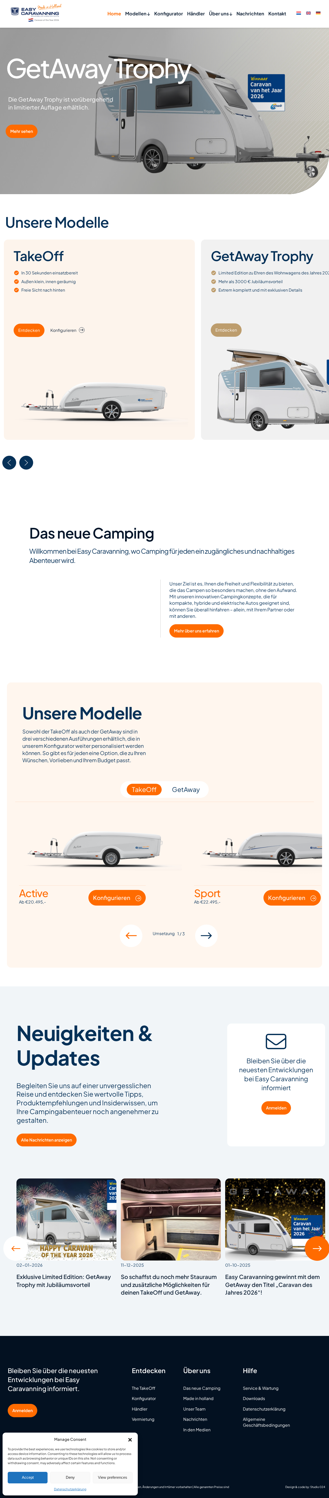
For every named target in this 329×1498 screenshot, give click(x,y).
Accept (28, 1477)
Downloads (254, 1398)
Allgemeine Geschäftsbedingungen (266, 1421)
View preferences (112, 1477)
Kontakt (277, 13)
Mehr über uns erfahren (196, 630)
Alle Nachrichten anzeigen (46, 1140)
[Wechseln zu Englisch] (308, 12)
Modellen (136, 13)
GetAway (186, 789)
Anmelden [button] (22, 1410)
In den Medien (197, 1429)
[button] (130, 1439)
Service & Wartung (261, 1388)
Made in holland (198, 1398)
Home (114, 13)
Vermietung (143, 1419)
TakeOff (144, 789)
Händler (196, 13)
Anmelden (276, 1107)
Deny (70, 1477)
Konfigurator (168, 13)
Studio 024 (317, 1487)
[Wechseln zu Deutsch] (318, 12)
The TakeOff (143, 1388)
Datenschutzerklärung (70, 1489)
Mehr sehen (21, 131)
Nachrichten (250, 13)
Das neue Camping (202, 1388)
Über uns (219, 13)
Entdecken (29, 330)
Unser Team (194, 1409)
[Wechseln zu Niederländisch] (299, 12)
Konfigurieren (63, 330)
